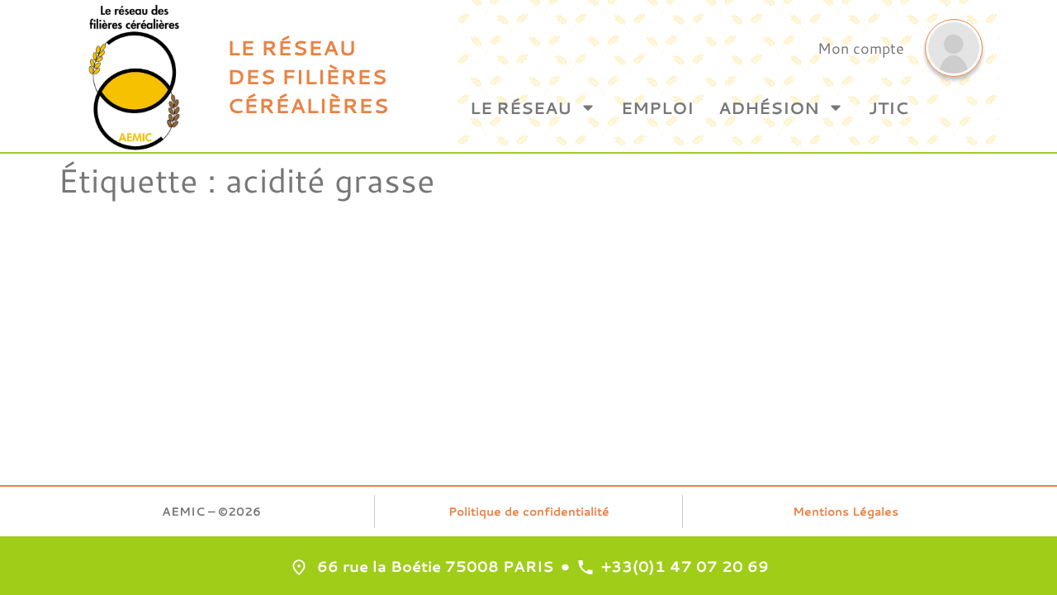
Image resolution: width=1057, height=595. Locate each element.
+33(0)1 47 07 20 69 (685, 566)
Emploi (657, 107)
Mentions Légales (845, 511)
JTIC (888, 107)
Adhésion (768, 107)
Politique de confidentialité (528, 511)
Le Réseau (520, 107)
